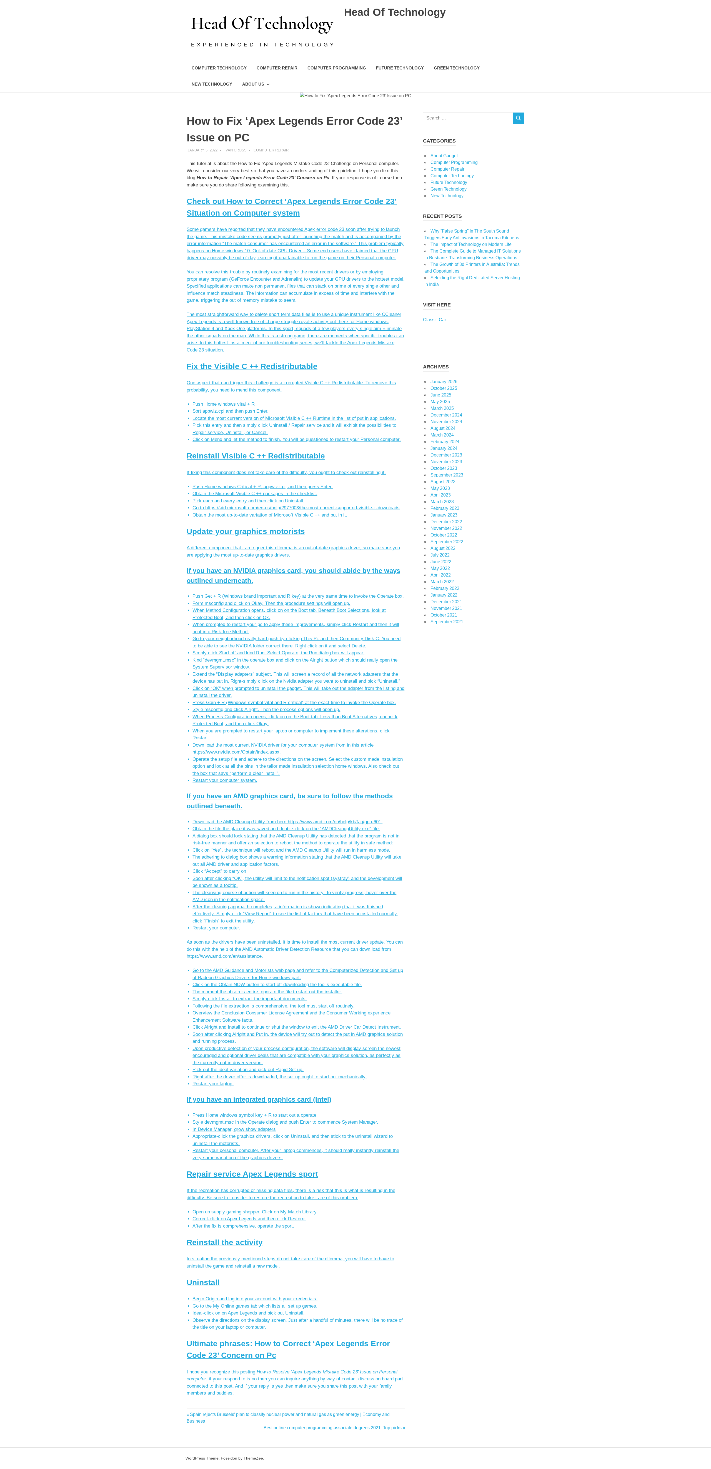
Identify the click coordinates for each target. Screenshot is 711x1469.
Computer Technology (219, 68)
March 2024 (442, 435)
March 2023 (442, 501)
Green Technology (457, 68)
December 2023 (446, 455)
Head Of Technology (395, 12)
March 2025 (442, 408)
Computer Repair (277, 68)
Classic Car (434, 319)
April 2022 (440, 575)
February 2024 (444, 441)
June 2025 (440, 395)
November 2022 (446, 528)
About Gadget (444, 155)
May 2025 (440, 401)
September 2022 (446, 541)
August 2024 (442, 428)
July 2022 (440, 555)
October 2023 (443, 468)
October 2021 (443, 615)
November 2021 (446, 608)
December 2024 (446, 415)
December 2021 (446, 601)
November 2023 (446, 461)
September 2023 (446, 475)
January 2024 (443, 448)
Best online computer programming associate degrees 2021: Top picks (333, 1427)
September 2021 (446, 621)
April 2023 (440, 495)
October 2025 (443, 388)
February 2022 (444, 588)
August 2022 (442, 548)
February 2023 (444, 508)
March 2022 (442, 581)
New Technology (212, 84)
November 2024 (446, 421)
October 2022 (443, 535)
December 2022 (446, 521)
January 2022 (443, 595)
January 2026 (443, 381)
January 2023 (443, 515)
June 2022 (440, 561)
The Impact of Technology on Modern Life (471, 244)
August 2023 (442, 481)
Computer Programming (336, 68)
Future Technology (400, 68)
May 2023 (440, 488)
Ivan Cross (235, 150)
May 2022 (440, 568)
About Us (253, 84)
